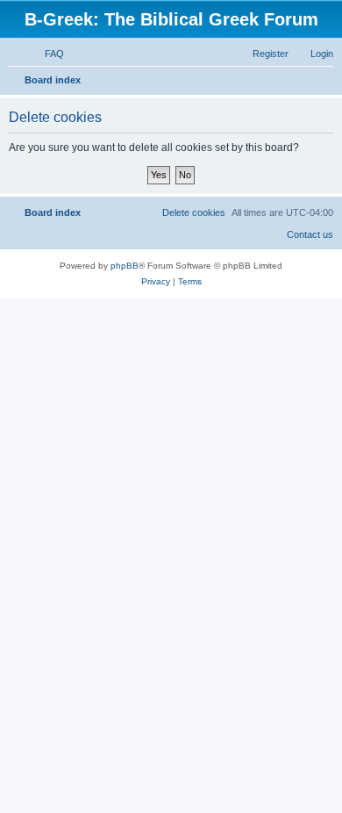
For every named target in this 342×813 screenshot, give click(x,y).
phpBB (124, 243)
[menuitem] (46, 53)
